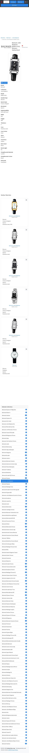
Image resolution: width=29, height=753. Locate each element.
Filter (15, 5)
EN (27, 2)
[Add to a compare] (26, 200)
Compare (5, 82)
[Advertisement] (14, 22)
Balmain (14, 365)
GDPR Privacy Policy (13, 750)
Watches (20, 2)
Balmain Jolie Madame (14, 216)
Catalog (13, 2)
